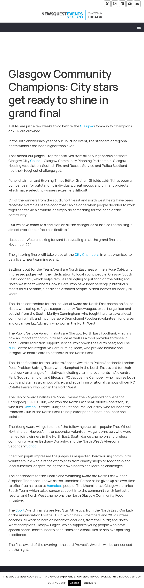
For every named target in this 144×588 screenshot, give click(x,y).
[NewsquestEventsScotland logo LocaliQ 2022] (72, 15)
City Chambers (87, 254)
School (32, 446)
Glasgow (87, 126)
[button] (138, 27)
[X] (107, 3)
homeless (54, 485)
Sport (20, 510)
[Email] (137, 3)
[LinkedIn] (122, 3)
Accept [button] (74, 582)
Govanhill (31, 407)
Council (36, 160)
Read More (89, 583)
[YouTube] (129, 3)
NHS (11, 348)
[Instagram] (114, 3)
